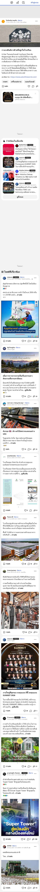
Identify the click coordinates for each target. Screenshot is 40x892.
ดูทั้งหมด (20, 197)
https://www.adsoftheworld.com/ (24, 77)
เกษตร (5, 82)
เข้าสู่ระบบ (34, 2)
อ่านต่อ (19, 295)
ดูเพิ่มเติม (28, 390)
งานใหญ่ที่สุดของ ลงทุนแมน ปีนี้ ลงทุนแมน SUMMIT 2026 (20, 694)
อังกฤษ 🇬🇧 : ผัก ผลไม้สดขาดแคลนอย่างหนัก (19, 432)
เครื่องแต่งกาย (16, 82)
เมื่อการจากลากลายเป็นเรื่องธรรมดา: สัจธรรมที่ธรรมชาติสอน (18, 377)
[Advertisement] (20, 12)
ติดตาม (20, 20)
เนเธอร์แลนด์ (29, 82)
